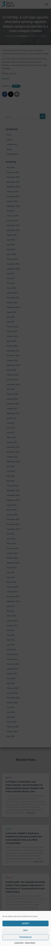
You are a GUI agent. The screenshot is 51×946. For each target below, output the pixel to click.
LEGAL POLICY (30, 943)
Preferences (25, 937)
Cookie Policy (19, 943)
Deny (25, 930)
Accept (25, 923)
